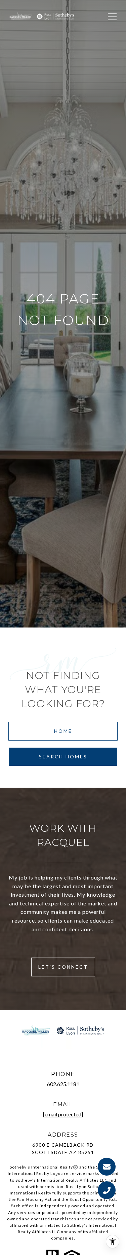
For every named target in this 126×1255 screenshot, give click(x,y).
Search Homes (63, 756)
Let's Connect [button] (63, 967)
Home (63, 731)
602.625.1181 (63, 1084)
